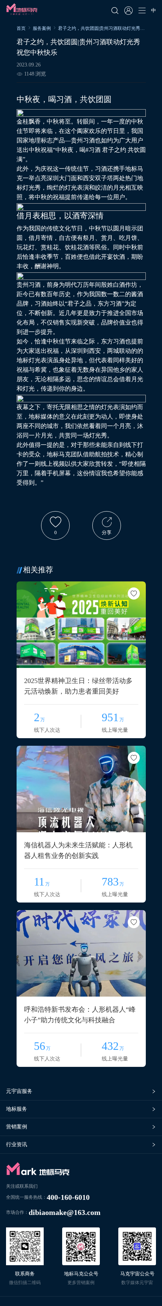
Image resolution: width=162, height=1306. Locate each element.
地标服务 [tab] (16, 1109)
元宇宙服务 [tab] (19, 1091)
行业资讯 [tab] (16, 1144)
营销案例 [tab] (16, 1127)
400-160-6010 (68, 1197)
